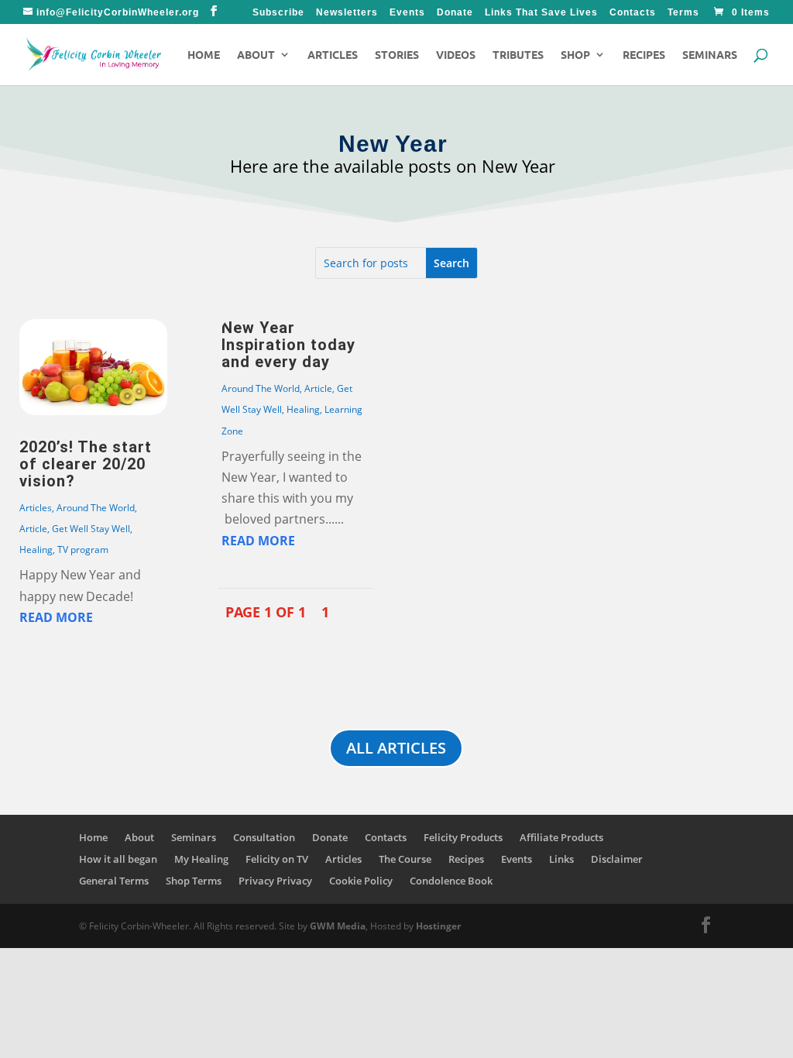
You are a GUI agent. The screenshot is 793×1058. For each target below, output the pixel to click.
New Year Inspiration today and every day (288, 344)
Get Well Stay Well (91, 528)
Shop (575, 55)
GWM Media (336, 926)
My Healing (201, 859)
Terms (683, 13)
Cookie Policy (361, 881)
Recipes (644, 55)
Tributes (518, 55)
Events (407, 13)
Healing (36, 549)
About (256, 55)
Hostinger (438, 926)
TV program (82, 549)
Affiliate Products (561, 837)
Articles (332, 55)
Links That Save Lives (541, 13)
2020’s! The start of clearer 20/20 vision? (85, 464)
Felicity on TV (276, 859)
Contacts (632, 13)
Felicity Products (463, 837)
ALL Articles (396, 747)
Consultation (264, 837)
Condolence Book (451, 881)
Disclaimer (617, 859)
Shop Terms (193, 881)
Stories (397, 55)
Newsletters (347, 13)
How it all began (118, 859)
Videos (455, 55)
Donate (455, 13)
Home (203, 55)
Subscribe (278, 13)
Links (561, 859)
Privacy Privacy (275, 881)
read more (56, 617)
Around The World (96, 507)
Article (33, 528)
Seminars (709, 55)
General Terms (114, 881)
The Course (405, 859)
